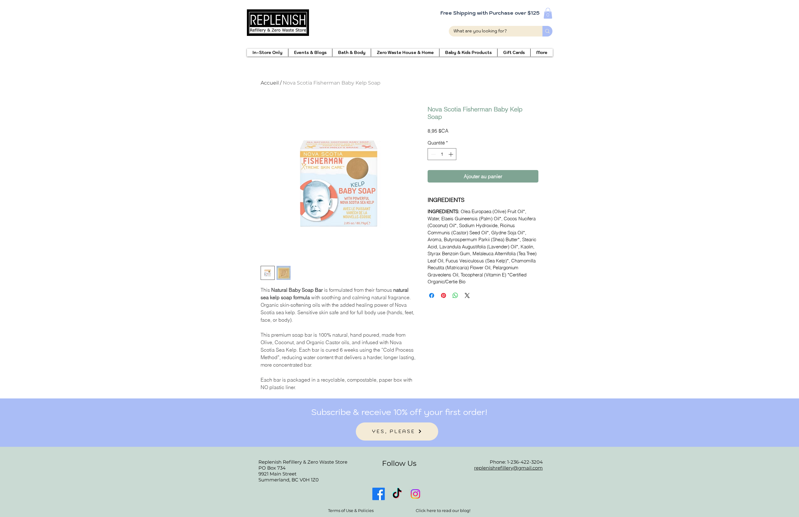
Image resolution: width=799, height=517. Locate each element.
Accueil (270, 83)
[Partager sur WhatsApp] (455, 295)
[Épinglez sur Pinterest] (443, 295)
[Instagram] (415, 494)
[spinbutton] (442, 154)
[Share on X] (467, 295)
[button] (547, 13)
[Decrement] (433, 154)
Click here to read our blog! (443, 510)
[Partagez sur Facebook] (431, 295)
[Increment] (451, 154)
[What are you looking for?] (547, 31)
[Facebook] (378, 494)
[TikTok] (397, 494)
